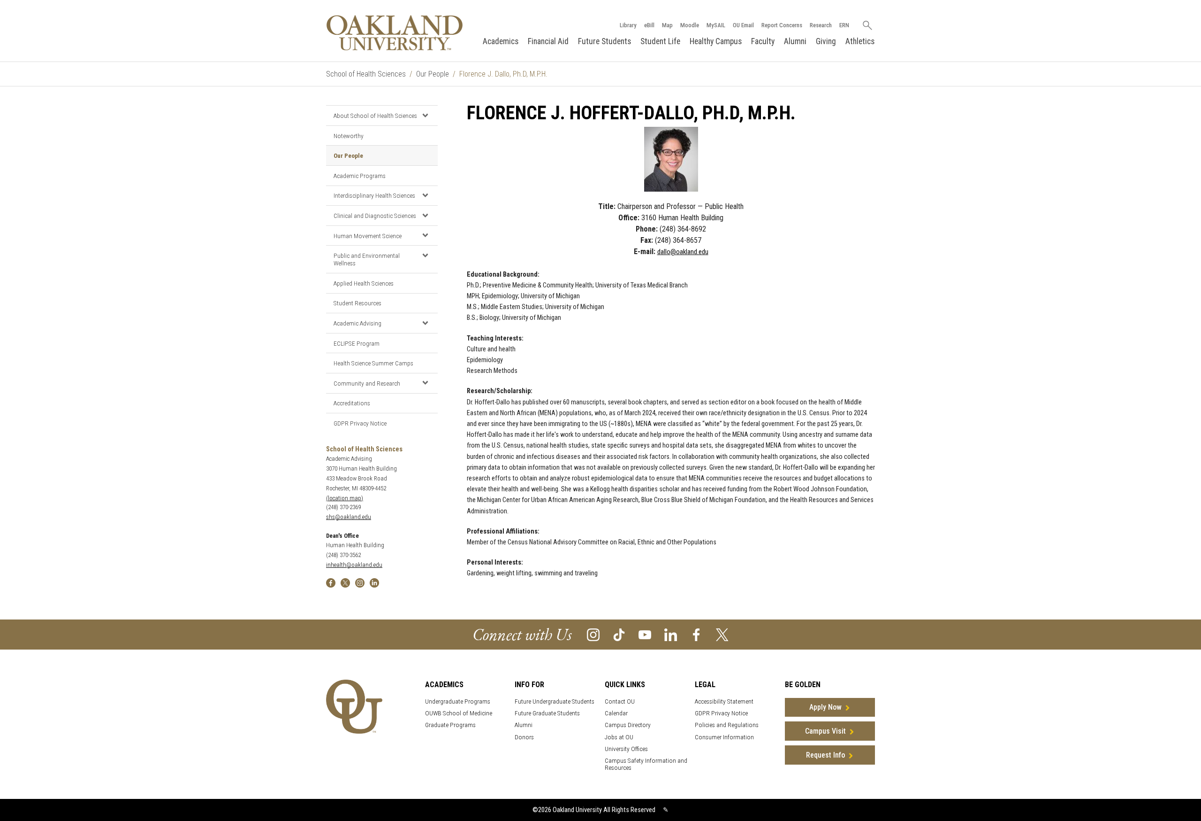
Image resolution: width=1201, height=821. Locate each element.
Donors (524, 737)
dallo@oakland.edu (682, 252)
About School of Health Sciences (375, 115)
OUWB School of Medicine (458, 713)
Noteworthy (349, 135)
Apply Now (825, 707)
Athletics (859, 41)
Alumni (795, 41)
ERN (844, 25)
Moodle (689, 25)
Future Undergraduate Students (554, 701)
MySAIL (716, 25)
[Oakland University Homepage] (395, 32)
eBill (649, 25)
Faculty (763, 41)
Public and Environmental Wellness (367, 259)
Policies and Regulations (727, 724)
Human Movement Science (368, 236)
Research (821, 25)
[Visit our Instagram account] (593, 634)
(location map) (344, 498)
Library (628, 25)
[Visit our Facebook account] (696, 634)
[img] (330, 582)
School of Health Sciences (366, 74)
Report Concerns (781, 25)
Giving (826, 41)
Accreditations (352, 403)
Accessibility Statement (724, 701)
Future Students (604, 41)
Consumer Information (724, 737)
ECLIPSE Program (357, 343)
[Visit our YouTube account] (645, 634)
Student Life (660, 41)
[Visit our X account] (722, 634)
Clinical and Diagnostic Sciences (375, 215)
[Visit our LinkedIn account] (670, 634)
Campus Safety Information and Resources (646, 764)
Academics (500, 41)
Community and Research (367, 383)
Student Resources (357, 303)
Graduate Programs (450, 724)
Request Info (825, 755)
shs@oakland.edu (348, 516)
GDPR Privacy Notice (360, 423)
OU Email (743, 25)
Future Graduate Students (547, 713)
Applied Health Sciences (364, 283)
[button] (425, 115)
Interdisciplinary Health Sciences (374, 195)
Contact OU (620, 701)
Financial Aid (548, 41)
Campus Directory (628, 724)
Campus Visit (825, 731)
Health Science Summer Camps (373, 363)
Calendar (616, 713)
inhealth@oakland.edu (354, 564)
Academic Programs (360, 175)
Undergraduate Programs (457, 701)
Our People (432, 74)
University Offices (626, 748)
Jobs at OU (619, 737)
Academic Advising (357, 323)
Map (667, 25)
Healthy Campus (716, 41)
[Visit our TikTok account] (619, 634)
